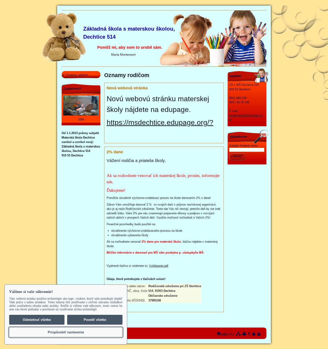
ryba (81, 119)
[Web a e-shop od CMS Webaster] (226, 334)
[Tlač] (244, 334)
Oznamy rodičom (77, 75)
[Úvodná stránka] (254, 334)
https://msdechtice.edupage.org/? (160, 122)
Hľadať (237, 156)
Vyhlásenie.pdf (158, 265)
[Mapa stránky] (238, 334)
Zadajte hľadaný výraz (243, 145)
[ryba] (81, 114)
